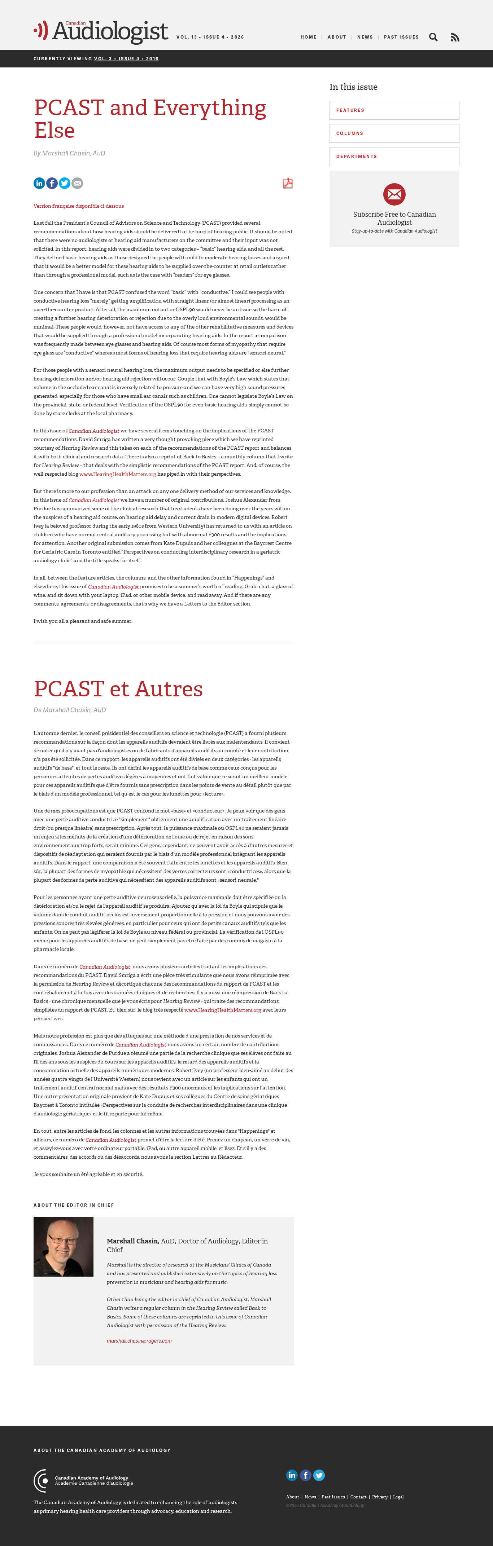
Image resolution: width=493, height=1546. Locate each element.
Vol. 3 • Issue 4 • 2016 (126, 59)
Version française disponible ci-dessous (79, 205)
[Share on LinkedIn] (39, 187)
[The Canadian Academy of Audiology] (83, 1481)
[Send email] (77, 187)
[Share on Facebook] (52, 187)
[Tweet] (64, 187)
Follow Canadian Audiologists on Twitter (319, 1475)
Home (309, 37)
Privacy (380, 1497)
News (365, 37)
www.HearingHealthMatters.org (117, 474)
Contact (358, 1497)
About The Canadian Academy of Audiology (102, 1450)
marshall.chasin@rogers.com (139, 1340)
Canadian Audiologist (101, 33)
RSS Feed (455, 37)
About (337, 37)
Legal (398, 1497)
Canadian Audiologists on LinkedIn (292, 1475)
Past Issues (401, 37)
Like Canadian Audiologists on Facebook (305, 1475)
